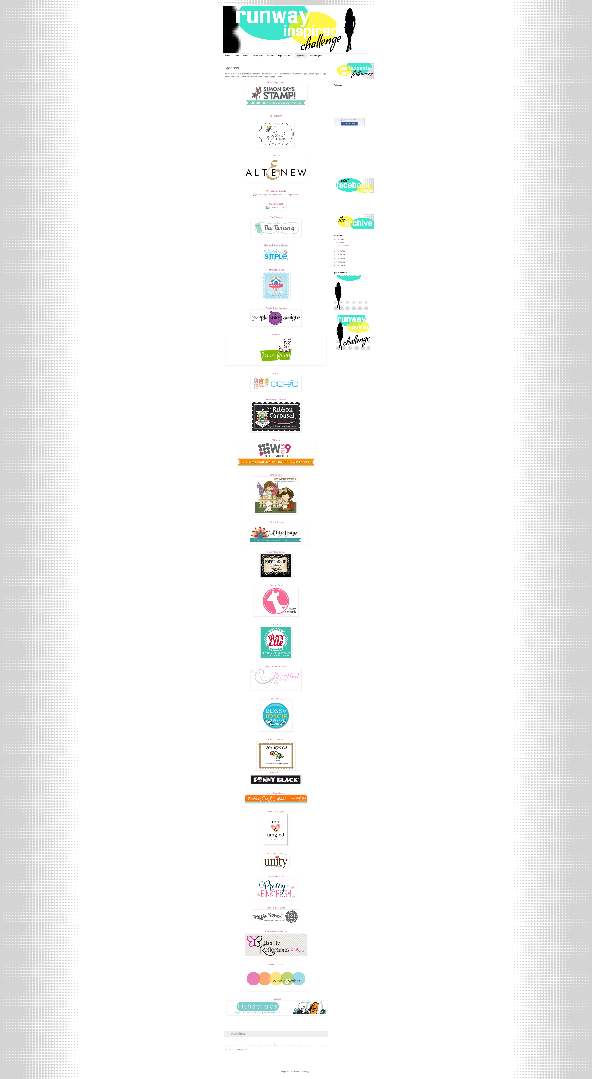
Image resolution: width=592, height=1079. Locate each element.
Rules (245, 56)
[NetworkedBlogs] (349, 119)
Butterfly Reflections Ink (276, 932)
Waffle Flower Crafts (276, 908)
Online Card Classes (276, 793)
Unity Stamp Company (276, 853)
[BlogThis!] (235, 1033)
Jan (340, 243)
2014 (339, 255)
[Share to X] (238, 1033)
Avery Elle (276, 624)
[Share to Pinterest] (243, 1033)
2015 (339, 251)
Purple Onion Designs (276, 308)
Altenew (276, 155)
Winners (270, 56)
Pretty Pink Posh (276, 877)
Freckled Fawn (276, 585)
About (236, 56)
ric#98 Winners (344, 246)
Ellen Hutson (276, 116)
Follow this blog (349, 124)
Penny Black (276, 772)
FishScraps (276, 999)
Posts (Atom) (241, 1050)
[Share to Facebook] (241, 1033)
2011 (339, 266)
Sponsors (301, 56)
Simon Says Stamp (276, 82)
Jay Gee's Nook (276, 204)
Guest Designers (316, 56)
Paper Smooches (276, 739)
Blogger (307, 1072)
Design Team (257, 56)
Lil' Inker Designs (276, 522)
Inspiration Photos (285, 56)
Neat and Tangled (276, 811)
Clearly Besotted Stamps (276, 666)
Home (227, 56)
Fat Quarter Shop (276, 270)
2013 (339, 258)
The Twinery (276, 217)
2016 (339, 239)
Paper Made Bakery (276, 552)
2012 (339, 262)
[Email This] (232, 1033)
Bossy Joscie (276, 698)
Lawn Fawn (276, 334)
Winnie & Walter (276, 964)
